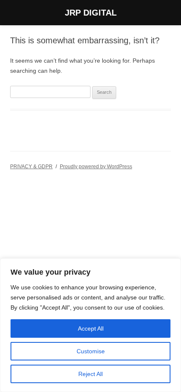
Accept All (91, 328)
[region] (90, 325)
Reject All (90, 374)
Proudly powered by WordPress (96, 167)
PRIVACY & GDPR (31, 167)
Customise (91, 351)
